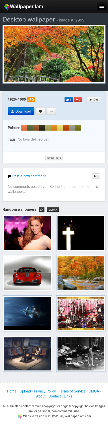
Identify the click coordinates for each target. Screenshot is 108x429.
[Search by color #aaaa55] (48, 128)
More (52, 209)
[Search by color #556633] (30, 128)
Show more (54, 157)
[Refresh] (41, 209)
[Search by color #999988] (72, 128)
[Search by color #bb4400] (66, 128)
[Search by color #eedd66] (60, 128)
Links (68, 395)
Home (12, 390)
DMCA (94, 390)
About (40, 395)
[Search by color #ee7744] (24, 128)
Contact (54, 395)
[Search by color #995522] (36, 128)
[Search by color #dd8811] (54, 128)
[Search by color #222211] (42, 128)
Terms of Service (72, 390)
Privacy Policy (45, 390)
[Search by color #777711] (78, 128)
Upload (25, 390)
